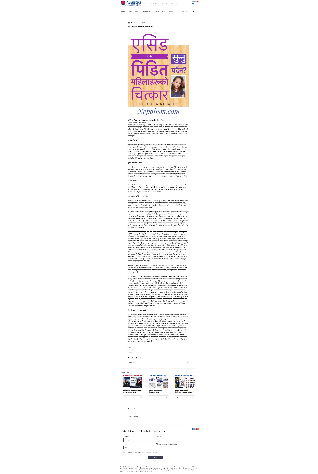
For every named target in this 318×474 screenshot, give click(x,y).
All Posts (123, 11)
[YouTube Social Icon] (197, 1)
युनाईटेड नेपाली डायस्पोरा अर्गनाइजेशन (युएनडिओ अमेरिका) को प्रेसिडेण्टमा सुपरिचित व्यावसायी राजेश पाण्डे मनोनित (184, 391)
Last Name (158, 436)
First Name (126, 436)
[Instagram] (195, 1)
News (130, 11)
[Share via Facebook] (128, 357)
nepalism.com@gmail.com (135, 471)
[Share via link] (140, 357)
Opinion (130, 352)
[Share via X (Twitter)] (132, 357)
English (137, 11)
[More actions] (188, 23)
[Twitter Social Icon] (194, 1)
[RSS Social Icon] (198, 1)
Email (124, 444)
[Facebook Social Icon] (192, 1)
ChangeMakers (146, 11)
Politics (164, 11)
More (183, 11)
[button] (194, 11)
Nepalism (156, 11)
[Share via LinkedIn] (136, 357)
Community (130, 349)
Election (171, 11)
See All (194, 371)
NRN (178, 11)
